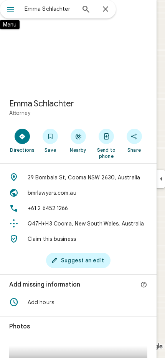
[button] (78, 302)
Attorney (19, 112)
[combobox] (50, 8)
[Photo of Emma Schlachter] (78, 46)
